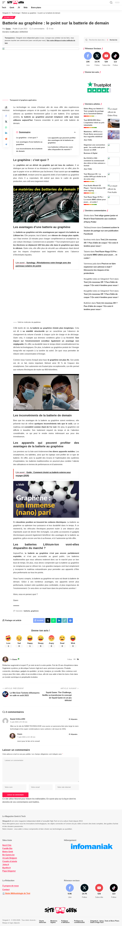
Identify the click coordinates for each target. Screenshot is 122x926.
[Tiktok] (115, 59)
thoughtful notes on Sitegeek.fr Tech (99, 279)
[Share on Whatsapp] (6, 127)
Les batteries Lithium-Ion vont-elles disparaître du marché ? (60, 148)
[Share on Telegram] (6, 144)
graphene (35, 611)
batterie (27, 611)
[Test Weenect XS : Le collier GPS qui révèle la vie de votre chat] (114, 177)
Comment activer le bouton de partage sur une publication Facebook (101, 230)
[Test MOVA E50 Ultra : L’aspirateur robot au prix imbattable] (114, 123)
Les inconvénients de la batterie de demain (29, 150)
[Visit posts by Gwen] (5, 659)
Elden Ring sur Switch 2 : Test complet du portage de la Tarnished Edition (94, 111)
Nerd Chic (6, 845)
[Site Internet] (74, 659)
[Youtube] (106, 59)
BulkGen (87, 303)
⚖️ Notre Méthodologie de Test (16, 893)
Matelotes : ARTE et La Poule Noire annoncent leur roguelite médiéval (93, 134)
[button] (4, 2)
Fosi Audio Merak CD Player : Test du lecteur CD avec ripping (94, 188)
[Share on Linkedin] (6, 133)
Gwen (8, 29)
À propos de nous (10, 886)
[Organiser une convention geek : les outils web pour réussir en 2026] (114, 148)
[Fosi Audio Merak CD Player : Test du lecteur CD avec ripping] (114, 188)
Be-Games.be (8, 855)
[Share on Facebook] (6, 116)
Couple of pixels (9, 861)
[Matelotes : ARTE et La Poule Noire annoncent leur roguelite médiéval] (114, 134)
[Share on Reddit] (6, 139)
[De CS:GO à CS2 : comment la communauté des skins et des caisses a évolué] (114, 161)
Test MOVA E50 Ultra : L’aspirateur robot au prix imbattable (94, 122)
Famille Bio (7, 848)
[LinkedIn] (78, 659)
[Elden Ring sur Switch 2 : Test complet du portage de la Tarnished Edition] (114, 111)
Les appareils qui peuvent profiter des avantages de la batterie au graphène (62, 140)
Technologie (9, 17)
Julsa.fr (5, 865)
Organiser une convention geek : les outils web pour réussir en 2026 (94, 147)
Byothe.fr (6, 868)
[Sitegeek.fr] (15, 2)
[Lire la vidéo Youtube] (46, 204)
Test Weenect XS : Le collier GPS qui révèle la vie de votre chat (95, 176)
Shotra (86, 216)
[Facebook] (88, 59)
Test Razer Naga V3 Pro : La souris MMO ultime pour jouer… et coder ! (95, 199)
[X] (97, 59)
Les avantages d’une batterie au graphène (29, 143)
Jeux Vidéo (88, 140)
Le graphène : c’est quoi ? (27, 138)
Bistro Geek (7, 852)
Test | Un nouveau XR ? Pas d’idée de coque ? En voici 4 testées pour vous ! (101, 243)
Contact (6, 890)
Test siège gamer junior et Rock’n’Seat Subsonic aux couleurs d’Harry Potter (101, 219)
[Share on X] (6, 121)
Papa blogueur (9, 871)
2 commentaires (38, 29)
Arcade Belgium (9, 858)
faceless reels (89, 240)
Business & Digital (90, 153)
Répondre (74, 719)
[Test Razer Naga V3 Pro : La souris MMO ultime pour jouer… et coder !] (114, 200)
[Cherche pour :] (97, 40)
